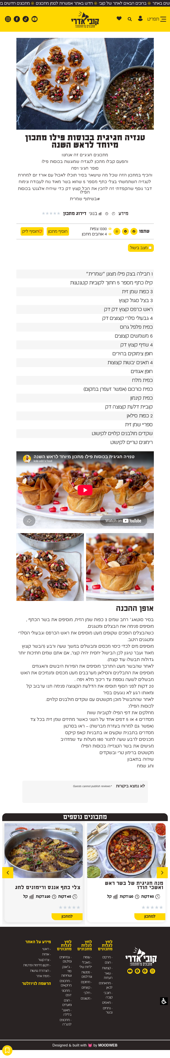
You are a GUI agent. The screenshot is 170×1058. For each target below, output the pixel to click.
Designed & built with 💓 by (85, 1045)
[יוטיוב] (130, 971)
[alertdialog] (85, 3)
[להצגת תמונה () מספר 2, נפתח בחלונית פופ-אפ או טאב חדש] (50, 567)
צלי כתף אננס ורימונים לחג (48, 887)
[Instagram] (152, 971)
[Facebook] (145, 971)
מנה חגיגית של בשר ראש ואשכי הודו (134, 885)
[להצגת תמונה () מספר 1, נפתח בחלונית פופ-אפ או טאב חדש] (120, 567)
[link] (33, 19)
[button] (140, 18)
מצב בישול (139, 248)
